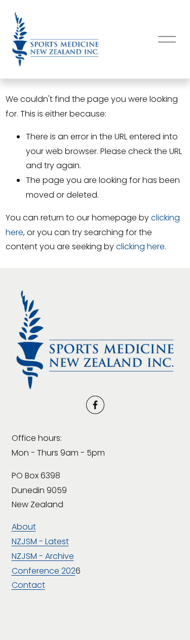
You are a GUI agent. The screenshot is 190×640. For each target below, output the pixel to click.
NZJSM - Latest (40, 541)
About (24, 527)
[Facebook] (95, 405)
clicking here (140, 246)
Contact (28, 585)
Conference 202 (43, 571)
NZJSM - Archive (43, 556)
